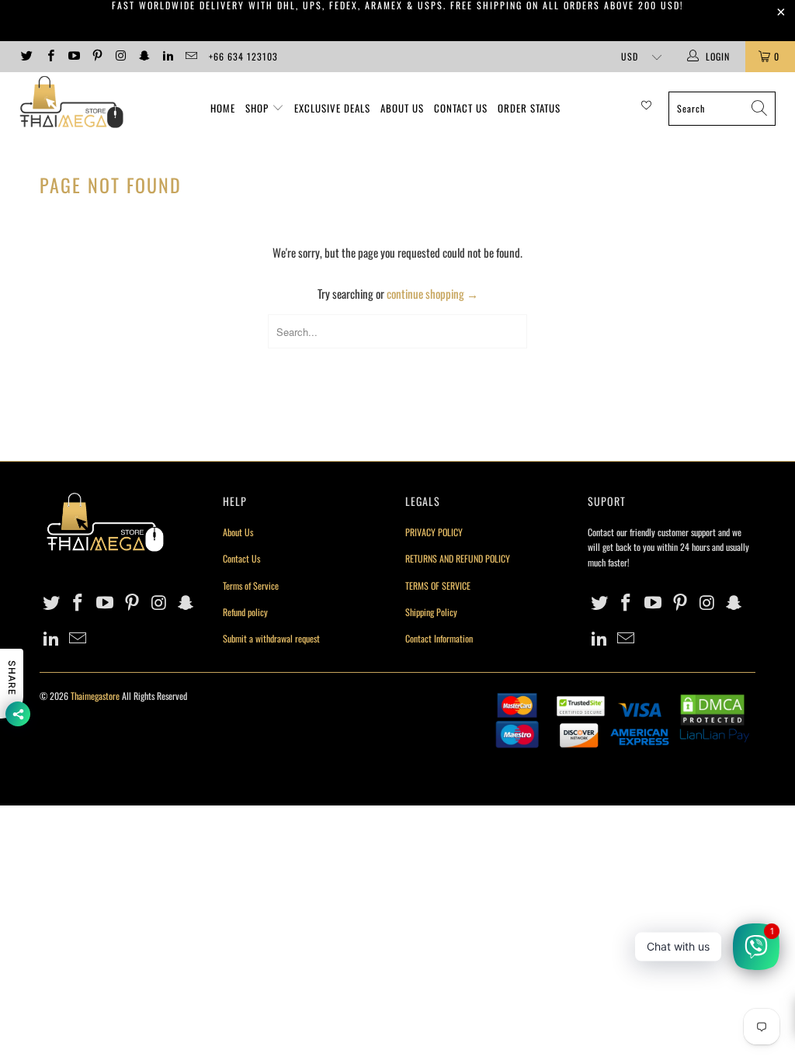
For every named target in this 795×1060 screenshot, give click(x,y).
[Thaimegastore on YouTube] (73, 56)
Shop (257, 108)
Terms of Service (251, 585)
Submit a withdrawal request (271, 638)
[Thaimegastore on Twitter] (26, 56)
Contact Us (461, 108)
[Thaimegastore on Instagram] (120, 56)
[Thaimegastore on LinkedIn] (167, 56)
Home (222, 108)
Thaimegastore (95, 695)
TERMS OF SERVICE (437, 585)
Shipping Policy (431, 611)
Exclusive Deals (332, 108)
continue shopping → (432, 293)
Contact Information (439, 638)
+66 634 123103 (243, 56)
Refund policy (245, 611)
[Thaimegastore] (71, 103)
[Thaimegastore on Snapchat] (143, 56)
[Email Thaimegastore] (190, 56)
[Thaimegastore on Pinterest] (96, 56)
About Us (402, 108)
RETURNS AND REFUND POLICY (457, 558)
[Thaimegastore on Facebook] (49, 56)
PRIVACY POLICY (434, 532)
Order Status (529, 108)
